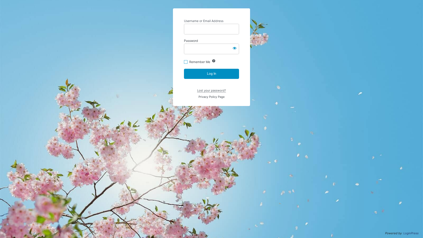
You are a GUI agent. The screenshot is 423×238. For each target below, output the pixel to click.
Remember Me (199, 62)
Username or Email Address (203, 21)
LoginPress (411, 233)
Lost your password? (211, 90)
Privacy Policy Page (212, 97)
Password (191, 41)
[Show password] (234, 48)
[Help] (213, 60)
